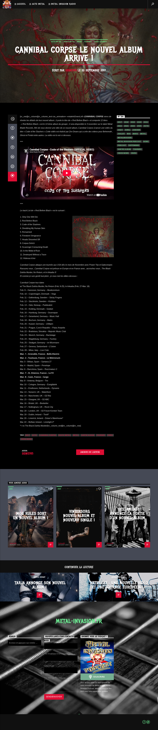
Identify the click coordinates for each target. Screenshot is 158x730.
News (79, 42)
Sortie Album (87, 435)
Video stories (100, 42)
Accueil (21, 4)
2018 (126, 122)
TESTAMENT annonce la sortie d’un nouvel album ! (127, 515)
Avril (127, 130)
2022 (120, 126)
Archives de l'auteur (90, 452)
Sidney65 (71, 70)
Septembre (133, 145)
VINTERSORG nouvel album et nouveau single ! (79, 515)
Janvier (136, 130)
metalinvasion (125, 138)
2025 (139, 126)
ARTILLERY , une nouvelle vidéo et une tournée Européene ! (119, 585)
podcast (122, 145)
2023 (126, 126)
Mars (135, 134)
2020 (139, 122)
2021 (146, 122)
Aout (120, 130)
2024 (133, 126)
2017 (28, 435)
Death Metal (69, 42)
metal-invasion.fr (79, 621)
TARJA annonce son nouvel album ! (40, 585)
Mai (128, 134)
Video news (26, 439)
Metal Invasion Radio (63, 4)
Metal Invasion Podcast (129, 141)
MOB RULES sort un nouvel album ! (30, 515)
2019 (133, 122)
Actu (34, 435)
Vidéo (110, 435)
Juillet (121, 134)
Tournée (88, 42)
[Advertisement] (133, 200)
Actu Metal (38, 4)
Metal (76, 435)
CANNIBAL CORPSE (47, 435)
